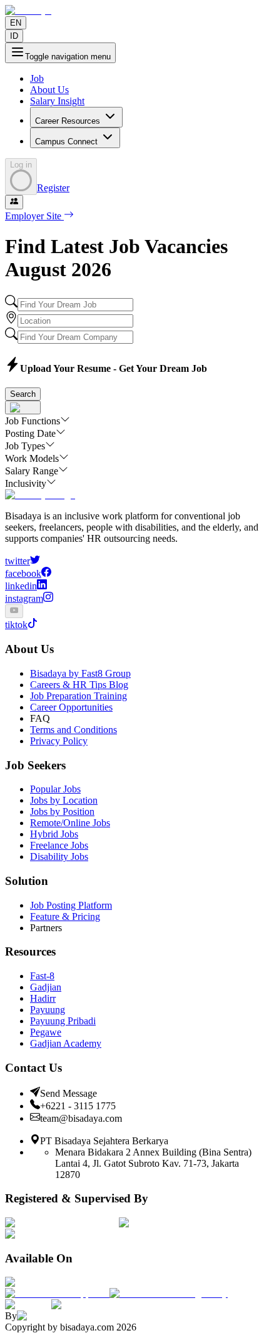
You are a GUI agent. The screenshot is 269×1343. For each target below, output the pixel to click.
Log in (21, 164)
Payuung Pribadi (63, 1021)
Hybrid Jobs (54, 834)
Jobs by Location (64, 800)
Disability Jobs (59, 856)
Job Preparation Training (78, 696)
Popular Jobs (55, 789)
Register (53, 187)
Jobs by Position (62, 811)
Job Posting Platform (71, 905)
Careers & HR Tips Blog (79, 684)
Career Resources (67, 121)
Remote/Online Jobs (70, 822)
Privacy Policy (59, 741)
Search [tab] (23, 394)
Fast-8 (42, 976)
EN (15, 22)
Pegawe (45, 1032)
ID (14, 36)
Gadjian (45, 987)
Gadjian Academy (65, 1043)
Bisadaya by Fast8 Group (80, 673)
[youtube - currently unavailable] (14, 611)
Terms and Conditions (73, 729)
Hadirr (43, 998)
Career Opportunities (71, 707)
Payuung (47, 1009)
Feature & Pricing (65, 916)
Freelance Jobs (59, 845)
